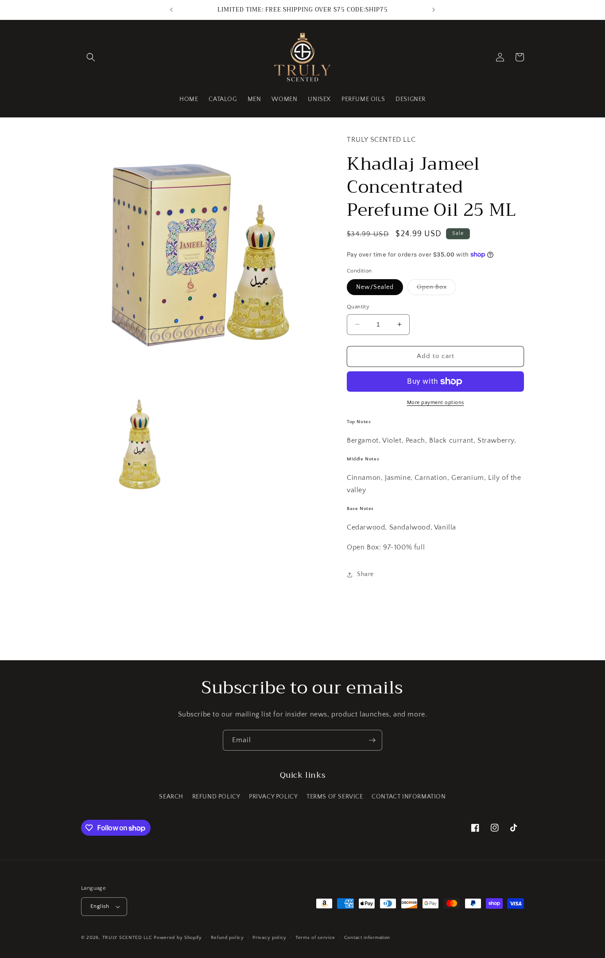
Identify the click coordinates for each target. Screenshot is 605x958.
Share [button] (365, 574)
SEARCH (171, 796)
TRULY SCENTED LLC (127, 937)
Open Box (436, 289)
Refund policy (227, 937)
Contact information (367, 937)
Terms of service (315, 937)
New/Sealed (375, 287)
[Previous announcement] (171, 9)
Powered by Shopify (178, 937)
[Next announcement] (433, 9)
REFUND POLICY (216, 796)
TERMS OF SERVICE (334, 796)
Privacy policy (269, 937)
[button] (91, 57)
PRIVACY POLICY (273, 796)
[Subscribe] (372, 740)
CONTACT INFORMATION (409, 796)
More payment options (435, 402)
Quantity (358, 307)
